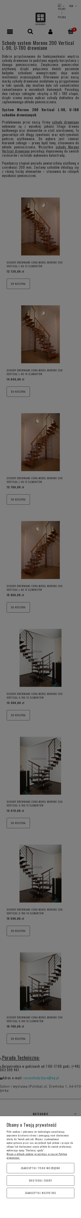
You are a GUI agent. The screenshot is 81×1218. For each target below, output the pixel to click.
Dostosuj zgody (40, 1180)
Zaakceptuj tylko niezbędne (40, 1168)
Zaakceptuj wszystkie (40, 1193)
